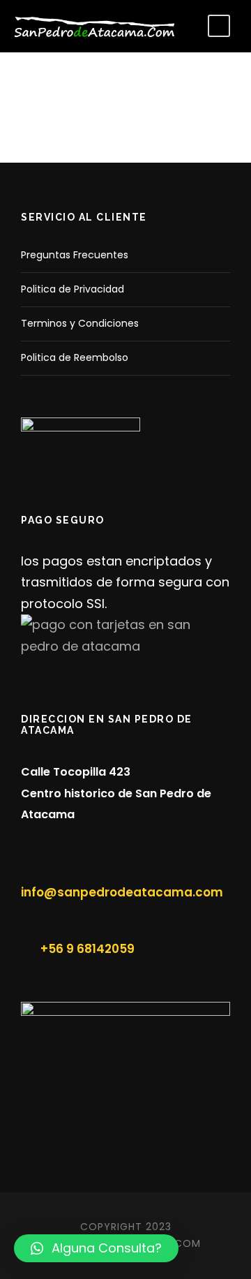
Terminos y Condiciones (80, 323)
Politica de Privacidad (72, 289)
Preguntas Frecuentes (74, 255)
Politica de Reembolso (74, 357)
